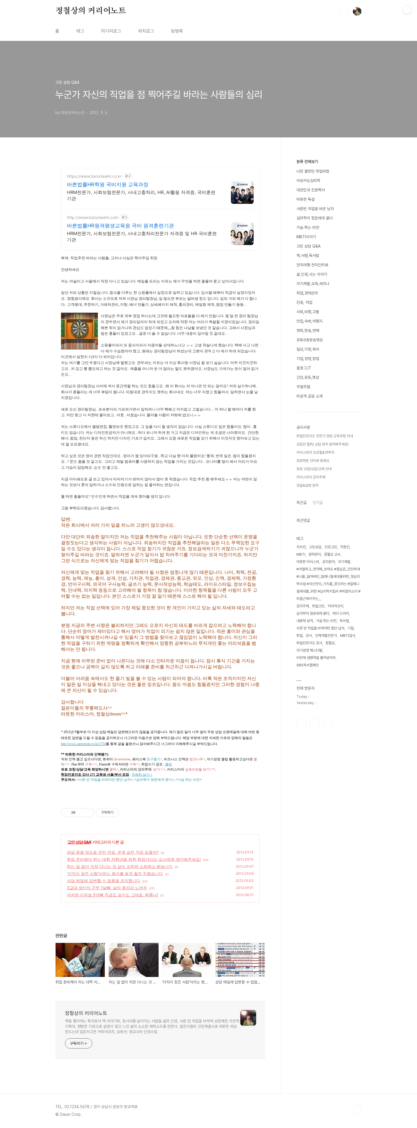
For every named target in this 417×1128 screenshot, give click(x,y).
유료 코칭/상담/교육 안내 (314, 469)
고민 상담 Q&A (79, 842)
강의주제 (302, 606)
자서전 (301, 547)
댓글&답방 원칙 (307, 485)
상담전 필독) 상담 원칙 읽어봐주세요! (322, 444)
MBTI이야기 (306, 237)
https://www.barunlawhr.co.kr (94, 176)
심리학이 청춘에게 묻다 (314, 218)
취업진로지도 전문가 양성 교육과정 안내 (324, 436)
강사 (309, 635)
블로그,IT (303, 368)
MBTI (300, 554)
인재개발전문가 (326, 635)
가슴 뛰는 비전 (307, 227)
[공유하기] (80, 812)
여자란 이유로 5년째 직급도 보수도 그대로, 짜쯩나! (112, 894)
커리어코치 (335, 606)
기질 (351, 628)
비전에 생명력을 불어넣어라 (316, 658)
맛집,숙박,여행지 (309, 321)
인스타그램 (314, 723)
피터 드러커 (340, 613)
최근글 (301, 502)
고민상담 (315, 547)
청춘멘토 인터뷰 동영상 (312, 461)
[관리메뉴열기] (407, 10)
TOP (357, 1109)
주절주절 (303, 386)
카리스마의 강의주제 (310, 477)
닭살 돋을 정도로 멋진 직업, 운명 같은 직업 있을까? (113, 852)
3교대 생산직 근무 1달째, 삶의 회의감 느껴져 (107, 887)
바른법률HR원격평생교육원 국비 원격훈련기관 (120, 226)
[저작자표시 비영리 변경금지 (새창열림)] (126, 812)
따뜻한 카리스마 (307, 562)
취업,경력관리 (307, 293)
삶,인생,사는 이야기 (311, 274)
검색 (344, 11)
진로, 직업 (304, 302)
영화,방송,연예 (307, 330)
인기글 (318, 502)
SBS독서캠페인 (307, 665)
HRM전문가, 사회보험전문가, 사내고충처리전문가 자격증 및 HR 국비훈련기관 (142, 236)
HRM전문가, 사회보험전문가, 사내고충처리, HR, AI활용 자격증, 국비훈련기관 (141, 195)
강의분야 (328, 562)
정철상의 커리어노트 (90, 11)
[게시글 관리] (87, 812)
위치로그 (146, 31)
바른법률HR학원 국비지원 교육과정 (107, 184)
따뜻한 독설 (305, 199)
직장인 (344, 547)
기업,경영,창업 (307, 358)
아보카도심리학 (308, 180)
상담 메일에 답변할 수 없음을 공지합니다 (103, 880)
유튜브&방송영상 (309, 340)
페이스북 (301, 723)
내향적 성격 (304, 621)
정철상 (330, 643)
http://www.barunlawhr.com (92, 217)
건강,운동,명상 (307, 377)
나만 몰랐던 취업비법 (312, 171)
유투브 (328, 723)
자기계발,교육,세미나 (312, 283)
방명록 (177, 31)
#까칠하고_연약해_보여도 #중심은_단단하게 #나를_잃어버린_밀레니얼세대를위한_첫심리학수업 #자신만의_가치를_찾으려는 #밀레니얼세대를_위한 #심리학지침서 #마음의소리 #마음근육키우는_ (328, 584)
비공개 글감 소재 (309, 396)
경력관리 (314, 554)
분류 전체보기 (307, 161)
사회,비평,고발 (307, 311)
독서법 (344, 621)
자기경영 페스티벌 (309, 650)
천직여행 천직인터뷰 (312, 265)
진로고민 (331, 547)
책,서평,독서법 (307, 255)
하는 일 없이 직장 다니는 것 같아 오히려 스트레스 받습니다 (119, 866)
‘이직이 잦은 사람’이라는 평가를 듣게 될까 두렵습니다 (115, 873)
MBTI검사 (347, 635)
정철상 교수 (332, 554)
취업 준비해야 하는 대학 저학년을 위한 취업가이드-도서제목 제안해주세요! (134, 859)
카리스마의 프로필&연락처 (315, 452)
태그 (80, 31)
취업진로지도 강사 (309, 643)
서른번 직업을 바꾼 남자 (315, 208)
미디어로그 (111, 31)
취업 (299, 635)
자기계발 (344, 562)
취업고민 (318, 606)
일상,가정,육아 (307, 349)
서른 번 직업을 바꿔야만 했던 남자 (320, 628)
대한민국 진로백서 (310, 190)
